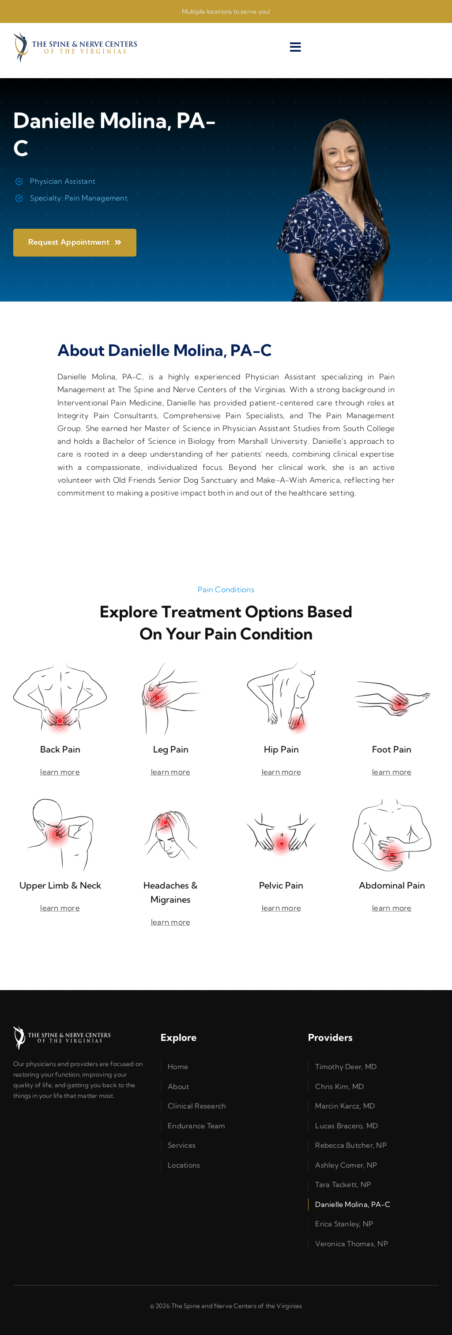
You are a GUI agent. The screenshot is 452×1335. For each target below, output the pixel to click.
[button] (226, 1067)
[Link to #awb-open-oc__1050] (296, 47)
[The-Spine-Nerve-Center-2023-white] (61, 1029)
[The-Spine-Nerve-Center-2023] (75, 35)
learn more (60, 771)
